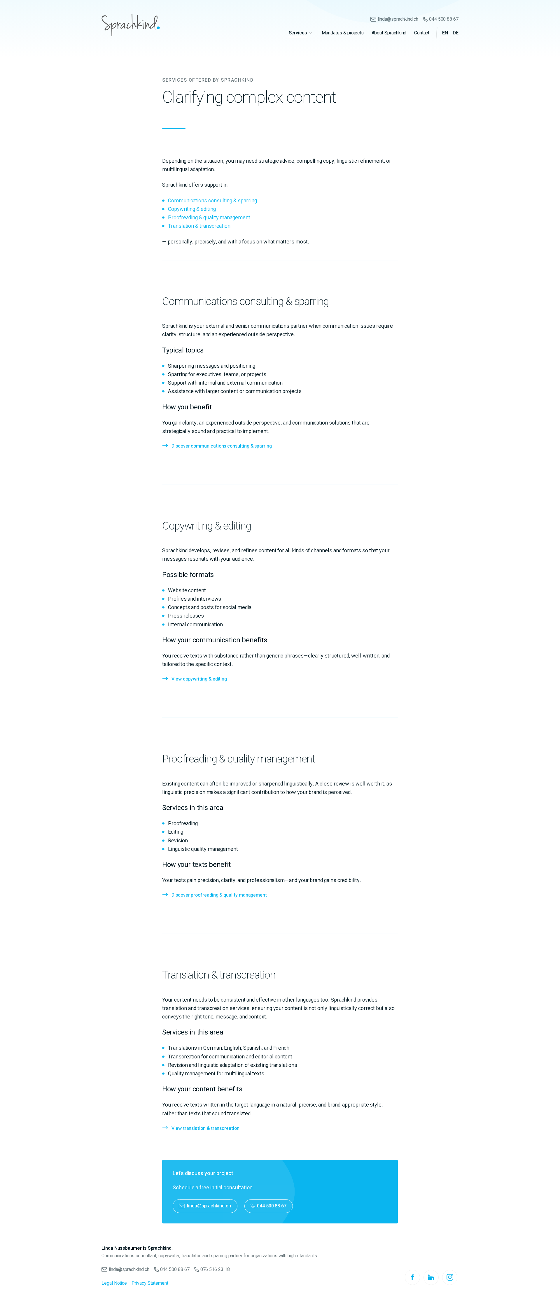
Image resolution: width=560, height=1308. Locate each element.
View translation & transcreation (205, 1128)
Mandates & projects (343, 32)
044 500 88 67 (444, 19)
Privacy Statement (150, 1283)
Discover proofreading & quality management (219, 895)
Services (298, 32)
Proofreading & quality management (209, 218)
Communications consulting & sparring (212, 201)
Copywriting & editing (192, 209)
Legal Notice (114, 1283)
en (445, 32)
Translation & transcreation (199, 226)
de (456, 32)
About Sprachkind (389, 32)
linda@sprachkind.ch (398, 19)
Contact (422, 32)
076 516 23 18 (215, 1269)
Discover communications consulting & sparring (222, 446)
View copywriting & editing (199, 679)
